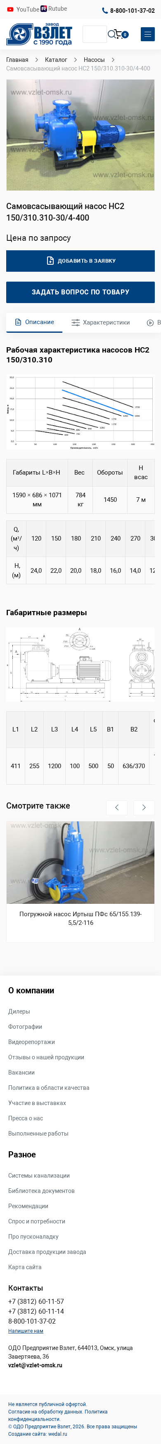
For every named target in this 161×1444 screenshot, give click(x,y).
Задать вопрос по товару (81, 292)
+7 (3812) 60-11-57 (36, 1301)
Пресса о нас (25, 1118)
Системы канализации (39, 1175)
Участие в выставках (37, 1103)
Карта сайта (25, 1267)
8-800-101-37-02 (132, 10)
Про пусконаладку (33, 1236)
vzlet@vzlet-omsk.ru (35, 1365)
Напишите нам (25, 1331)
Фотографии (25, 1026)
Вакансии (21, 1072)
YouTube (28, 9)
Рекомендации (28, 1206)
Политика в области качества (49, 1087)
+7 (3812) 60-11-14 (36, 1311)
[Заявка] (119, 35)
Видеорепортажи (31, 1042)
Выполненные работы (38, 1133)
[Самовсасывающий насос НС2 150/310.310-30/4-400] (80, 135)
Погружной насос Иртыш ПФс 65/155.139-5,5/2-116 (80, 918)
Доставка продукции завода (47, 1252)
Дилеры (19, 1011)
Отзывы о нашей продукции (46, 1057)
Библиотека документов (41, 1191)
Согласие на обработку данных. (45, 1412)
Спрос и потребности (36, 1221)
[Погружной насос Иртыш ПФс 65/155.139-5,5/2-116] (80, 862)
